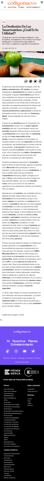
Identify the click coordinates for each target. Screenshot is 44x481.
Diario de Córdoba (10, 391)
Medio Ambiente (9, 478)
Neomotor (7, 467)
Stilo (29, 401)
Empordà (7, 402)
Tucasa (6, 473)
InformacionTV (33, 391)
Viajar (29, 403)
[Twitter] (35, 81)
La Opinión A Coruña (11, 422)
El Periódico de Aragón (11, 404)
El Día (5, 400)
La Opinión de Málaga (11, 426)
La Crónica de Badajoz (11, 418)
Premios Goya (9, 469)
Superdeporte (9, 442)
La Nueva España (10, 420)
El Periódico (8, 409)
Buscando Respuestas (12, 453)
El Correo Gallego (10, 444)
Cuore (30, 399)
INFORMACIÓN (9, 396)
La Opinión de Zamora (11, 429)
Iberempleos (8, 462)
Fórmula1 (7, 458)
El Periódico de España (12, 407)
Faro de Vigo (8, 415)
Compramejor (9, 456)
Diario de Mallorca (10, 398)
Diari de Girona (9, 389)
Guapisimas (8, 460)
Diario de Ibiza (8, 393)
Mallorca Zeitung (9, 435)
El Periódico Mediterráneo (13, 413)
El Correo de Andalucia (12, 446)
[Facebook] (40, 81)
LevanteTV (31, 389)
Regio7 (6, 437)
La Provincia (8, 431)
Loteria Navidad (9, 464)
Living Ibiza (7, 475)
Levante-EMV (8, 433)
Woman (30, 405)
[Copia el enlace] (26, 81)
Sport (6, 439)
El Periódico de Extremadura (13, 411)
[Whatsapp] (30, 81)
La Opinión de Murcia (11, 424)
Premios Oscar (9, 471)
